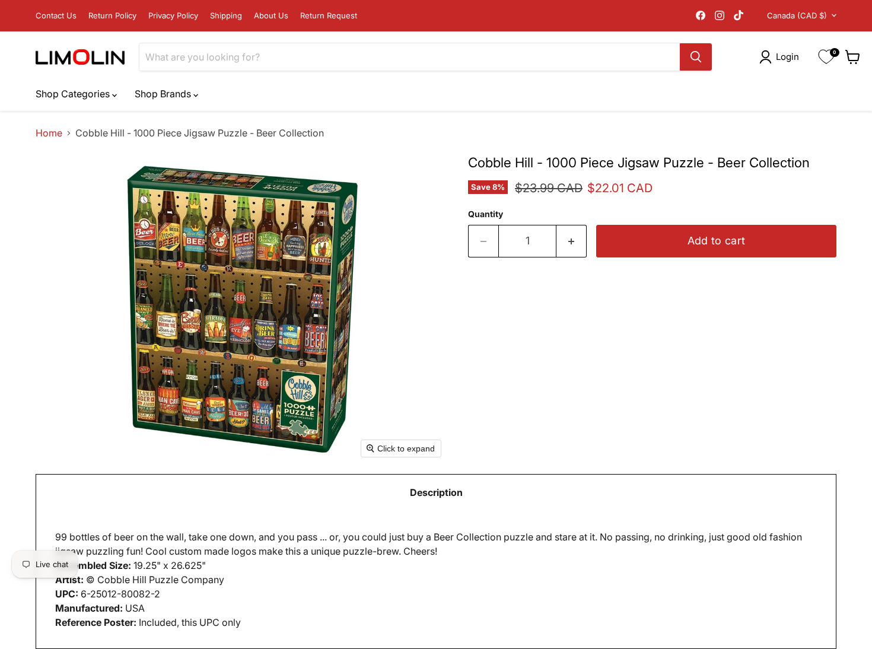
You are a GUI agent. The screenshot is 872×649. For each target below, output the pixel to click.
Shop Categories (74, 94)
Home (49, 133)
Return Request (328, 15)
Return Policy (112, 15)
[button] (781, 57)
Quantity (485, 214)
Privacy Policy (173, 15)
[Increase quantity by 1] (571, 241)
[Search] (696, 57)
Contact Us (56, 15)
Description (436, 492)
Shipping (226, 15)
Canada (797, 15)
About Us (271, 15)
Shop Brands (164, 94)
